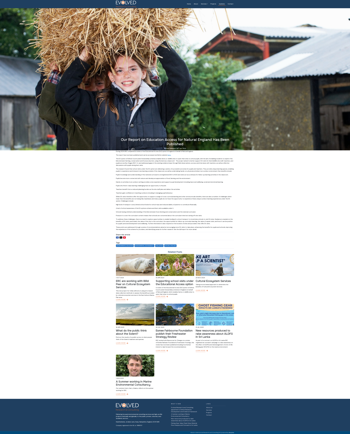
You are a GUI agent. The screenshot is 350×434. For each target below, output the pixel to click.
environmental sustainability (144, 245)
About (196, 4)
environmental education (125, 245)
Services (209, 410)
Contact (230, 4)
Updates (222, 4)
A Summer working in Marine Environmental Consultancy (180, 415)
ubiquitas (231, 432)
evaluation (159, 245)
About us (209, 407)
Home (189, 4)
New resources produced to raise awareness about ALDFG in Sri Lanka (183, 420)
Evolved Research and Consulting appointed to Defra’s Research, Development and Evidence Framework (184, 410)
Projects (213, 4)
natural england (170, 245)
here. (169, 155)
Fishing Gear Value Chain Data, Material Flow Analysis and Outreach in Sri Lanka (184, 424)
